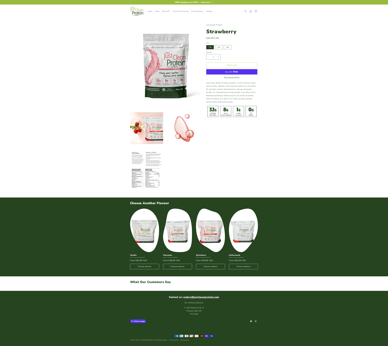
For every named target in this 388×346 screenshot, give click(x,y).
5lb (227, 47)
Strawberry (201, 255)
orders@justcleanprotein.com (201, 297)
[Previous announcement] (130, 2)
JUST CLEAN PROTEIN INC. (144, 340)
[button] (245, 11)
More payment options (232, 77)
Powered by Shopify (160, 340)
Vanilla (133, 255)
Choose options (144, 266)
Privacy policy (173, 340)
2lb (218, 47)
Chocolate (167, 255)
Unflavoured (234, 255)
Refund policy (185, 340)
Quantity (209, 52)
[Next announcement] (257, 2)
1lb (210, 47)
